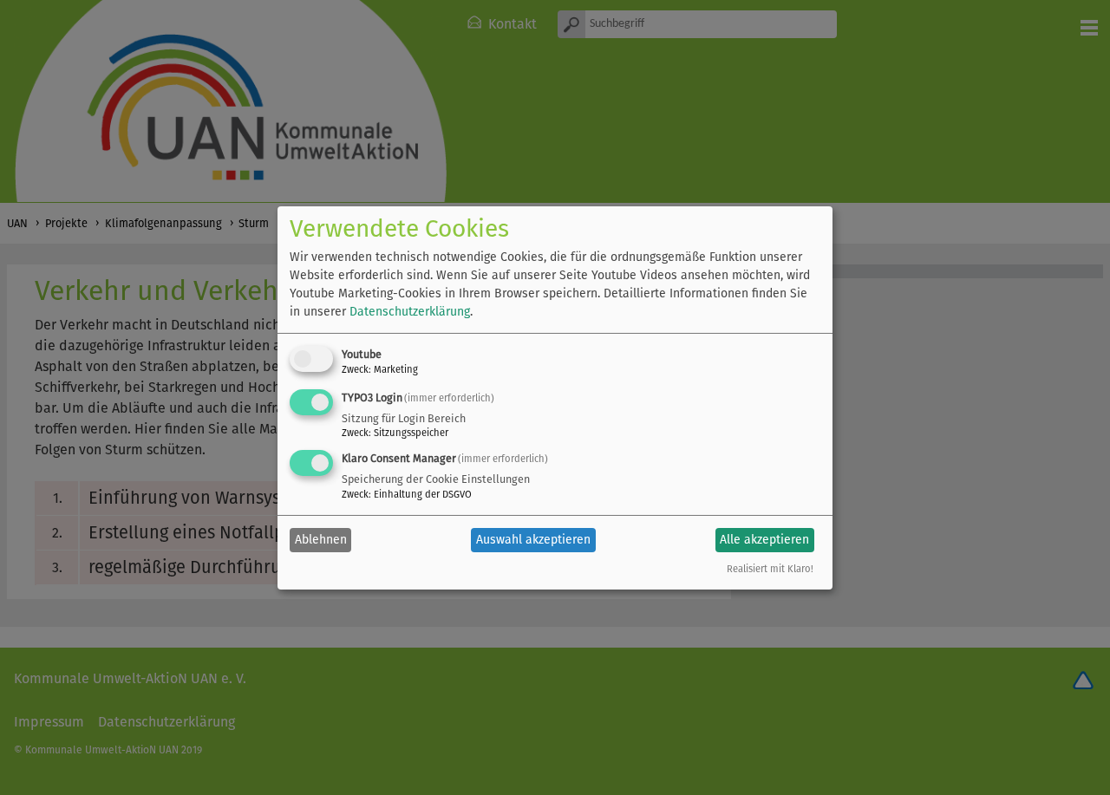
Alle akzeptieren (764, 539)
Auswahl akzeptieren (533, 539)
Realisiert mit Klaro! (770, 569)
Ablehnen (321, 539)
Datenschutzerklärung (409, 311)
